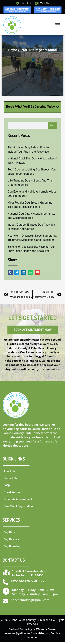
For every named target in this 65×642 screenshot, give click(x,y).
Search (53, 125)
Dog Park (9, 532)
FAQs (7, 485)
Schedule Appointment (18, 499)
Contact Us (10, 478)
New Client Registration (18, 506)
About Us (9, 471)
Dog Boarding (12, 546)
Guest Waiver (12, 492)
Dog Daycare (11, 539)
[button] (58, 25)
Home (12, 50)
